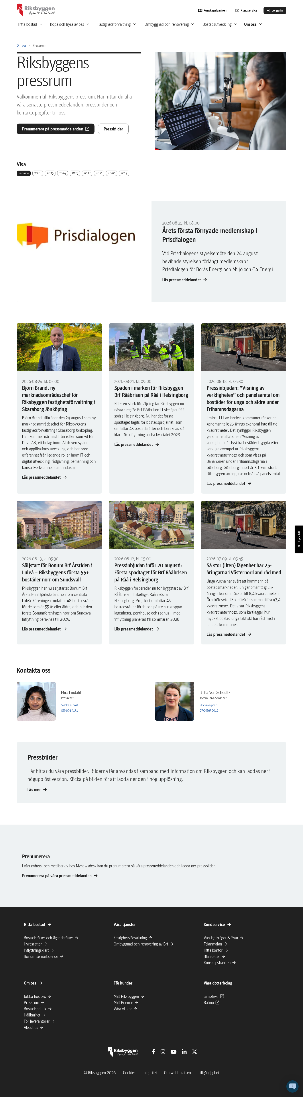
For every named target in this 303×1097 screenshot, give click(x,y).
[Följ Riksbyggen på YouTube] (174, 1051)
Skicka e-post (69, 705)
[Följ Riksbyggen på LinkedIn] (184, 1051)
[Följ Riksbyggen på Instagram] (163, 1051)
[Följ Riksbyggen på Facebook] (153, 1051)
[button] (292, 1086)
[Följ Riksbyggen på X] (194, 1051)
